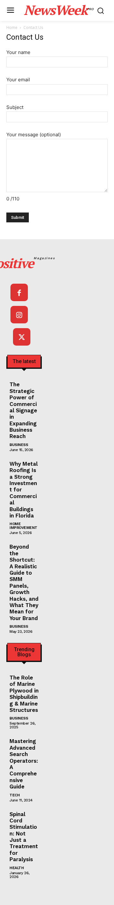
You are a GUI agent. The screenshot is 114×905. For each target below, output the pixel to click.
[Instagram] (19, 314)
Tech (15, 795)
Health (17, 868)
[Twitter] (21, 337)
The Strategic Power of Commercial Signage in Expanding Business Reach (23, 410)
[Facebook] (19, 292)
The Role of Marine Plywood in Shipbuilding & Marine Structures (24, 693)
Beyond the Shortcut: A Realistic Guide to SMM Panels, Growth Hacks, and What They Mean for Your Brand (24, 582)
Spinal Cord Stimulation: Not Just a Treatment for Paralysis (24, 837)
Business (19, 444)
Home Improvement (23, 526)
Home (11, 27)
